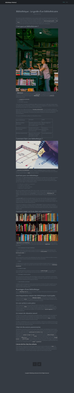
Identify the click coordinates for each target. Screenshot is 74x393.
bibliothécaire (20, 92)
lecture (25, 299)
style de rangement (48, 309)
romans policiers (44, 251)
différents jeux (24, 337)
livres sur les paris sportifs (49, 21)
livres (49, 318)
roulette (35, 336)
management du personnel (24, 99)
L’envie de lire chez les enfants (26, 344)
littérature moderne (37, 297)
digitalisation (47, 244)
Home (64, 2)
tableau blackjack (50, 334)
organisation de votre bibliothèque (23, 242)
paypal (34, 341)
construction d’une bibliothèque (23, 170)
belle (29, 173)
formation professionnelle (38, 109)
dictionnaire (38, 94)
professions (52, 95)
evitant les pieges (25, 338)
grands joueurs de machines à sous (36, 332)
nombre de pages (44, 270)
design (25, 306)
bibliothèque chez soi (24, 291)
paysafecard (38, 341)
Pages (67, 2)
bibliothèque (36, 95)
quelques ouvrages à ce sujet (28, 334)
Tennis (18, 22)
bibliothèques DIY (50, 193)
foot (57, 21)
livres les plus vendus (20, 252)
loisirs (53, 346)
